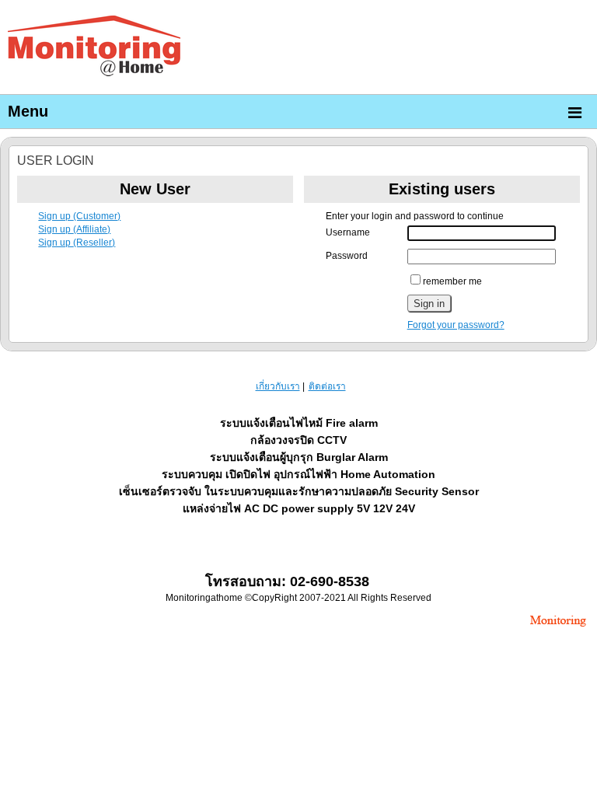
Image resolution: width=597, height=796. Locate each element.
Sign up (79, 216)
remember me (452, 281)
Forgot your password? (455, 324)
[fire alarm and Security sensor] (558, 628)
